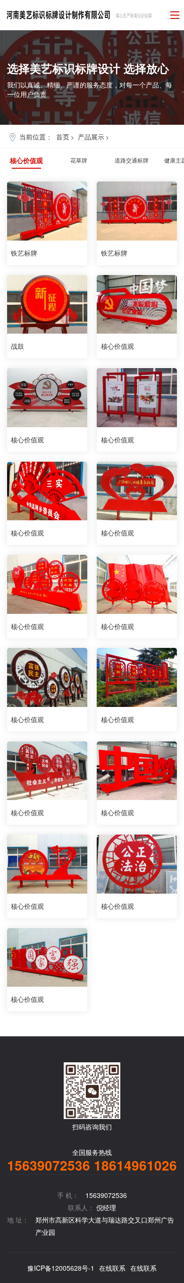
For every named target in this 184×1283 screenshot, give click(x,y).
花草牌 (78, 160)
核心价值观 (26, 160)
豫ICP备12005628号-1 (60, 1268)
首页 (62, 136)
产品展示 (91, 136)
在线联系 (112, 1268)
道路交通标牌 (132, 160)
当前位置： (35, 136)
